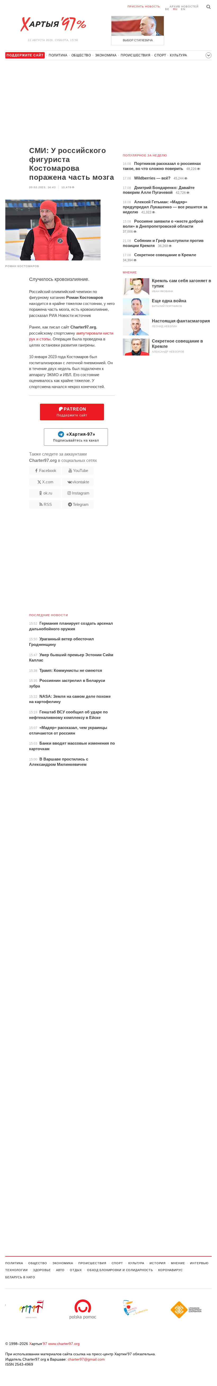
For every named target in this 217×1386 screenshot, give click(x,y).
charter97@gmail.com (86, 1359)
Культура (178, 55)
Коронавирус (170, 1270)
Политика (58, 55)
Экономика (106, 55)
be (167, 9)
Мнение (130, 272)
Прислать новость (144, 6)
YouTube (80, 470)
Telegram (81, 504)
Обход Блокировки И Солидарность (120, 1270)
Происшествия (135, 55)
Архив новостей (184, 6)
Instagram (80, 493)
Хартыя (53, 24)
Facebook (47, 470)
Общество (81, 55)
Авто (60, 1270)
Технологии (16, 1270)
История (158, 1263)
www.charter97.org (64, 1344)
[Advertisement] (60, 104)
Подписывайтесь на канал (76, 437)
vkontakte (80, 482)
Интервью (199, 1263)
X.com (47, 482)
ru (175, 9)
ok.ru (47, 493)
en (183, 9)
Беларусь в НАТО (20, 1277)
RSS (48, 504)
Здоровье (42, 1270)
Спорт (160, 55)
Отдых (76, 1270)
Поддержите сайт (72, 412)
